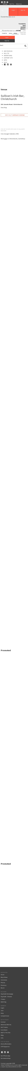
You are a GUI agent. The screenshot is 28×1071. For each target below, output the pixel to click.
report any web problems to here (11, 1066)
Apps (5, 60)
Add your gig (8, 51)
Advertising (8, 55)
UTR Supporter (5, 1046)
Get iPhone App (5, 1056)
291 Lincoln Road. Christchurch (11, 104)
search (3, 11)
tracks (23, 34)
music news (4, 977)
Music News (21, 30)
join (2, 1010)
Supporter (6, 5)
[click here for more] (14, 74)
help (2, 1013)
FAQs (2, 1035)
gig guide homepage (7, 994)
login (2, 1008)
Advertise (19, 4)
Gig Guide (23, 26)
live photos (23, 31)
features (15, 34)
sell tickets (4, 1027)
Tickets (22, 24)
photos (3, 982)
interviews (4, 980)
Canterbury (21, 139)
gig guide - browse (6, 996)
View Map (4, 107)
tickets (3, 999)
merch (2, 988)
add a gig (3, 1002)
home (2, 974)
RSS (17, 134)
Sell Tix (11, 4)
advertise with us (6, 1024)
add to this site (5, 1032)
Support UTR (8, 58)
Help (12, 5)
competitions (5, 1016)
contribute (4, 1030)
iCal (2, 134)
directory (3, 985)
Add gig (5, 4)
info (2, 1038)
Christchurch (13, 139)
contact (3, 1022)
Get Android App (5, 1058)
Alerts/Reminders (6, 1044)
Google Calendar (9, 134)
